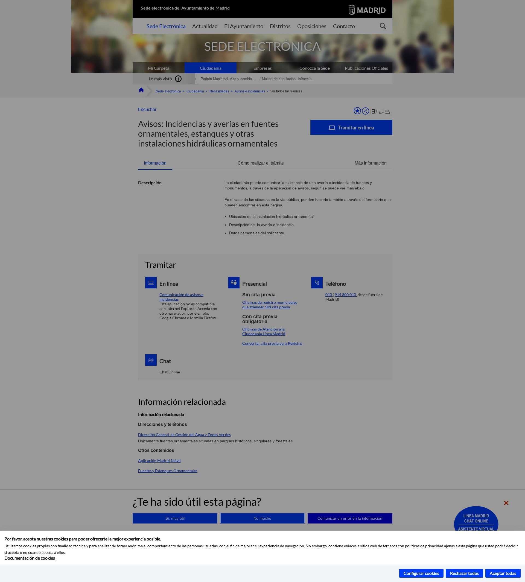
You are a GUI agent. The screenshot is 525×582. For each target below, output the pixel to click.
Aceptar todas (503, 573)
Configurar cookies (421, 573)
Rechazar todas (464, 573)
